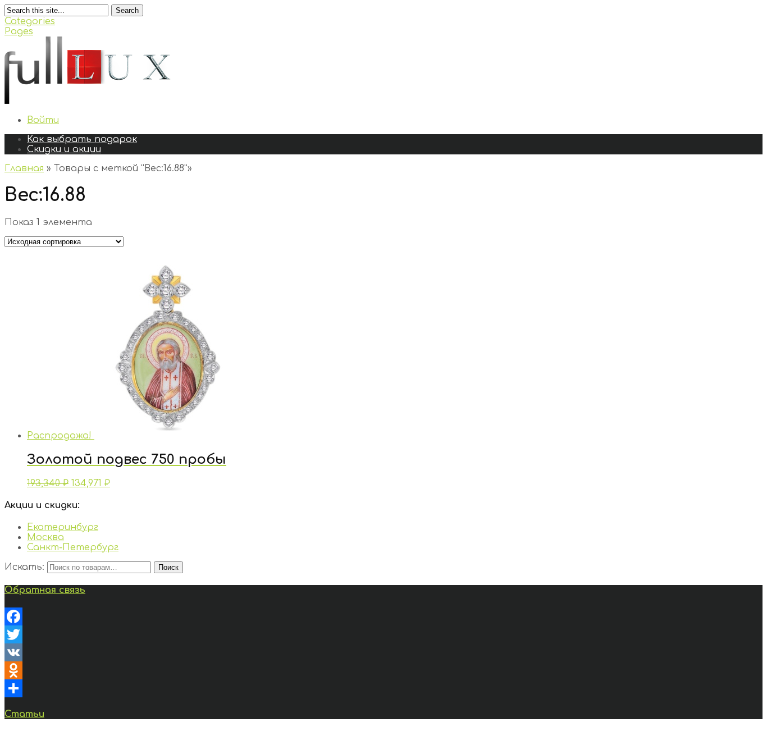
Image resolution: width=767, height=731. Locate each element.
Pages (18, 31)
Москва (45, 537)
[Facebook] (383, 616)
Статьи (24, 714)
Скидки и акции (64, 149)
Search (127, 10)
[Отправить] (383, 688)
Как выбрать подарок (82, 139)
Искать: (24, 567)
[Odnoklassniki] (383, 670)
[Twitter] (383, 634)
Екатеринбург (62, 527)
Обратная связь (44, 590)
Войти (43, 120)
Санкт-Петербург (72, 547)
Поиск (168, 567)
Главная (24, 168)
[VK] (383, 652)
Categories (29, 21)
